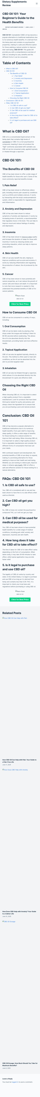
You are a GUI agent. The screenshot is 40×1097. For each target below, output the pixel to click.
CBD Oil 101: (10, 71)
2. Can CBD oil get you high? (20, 108)
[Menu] (37, 3)
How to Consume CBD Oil (19, 88)
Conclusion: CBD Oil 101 (14, 100)
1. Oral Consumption (21, 91)
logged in (15, 1082)
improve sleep (27, 237)
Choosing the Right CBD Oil (19, 98)
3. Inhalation (18, 96)
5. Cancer (17, 86)
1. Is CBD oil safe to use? (18, 105)
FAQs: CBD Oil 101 (12, 103)
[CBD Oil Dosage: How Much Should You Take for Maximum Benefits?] (20, 990)
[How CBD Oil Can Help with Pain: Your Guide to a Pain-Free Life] (20, 687)
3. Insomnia (18, 81)
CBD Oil (4, 29)
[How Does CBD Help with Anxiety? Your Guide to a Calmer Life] (20, 838)
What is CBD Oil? (12, 68)
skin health (18, 465)
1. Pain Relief (18, 76)
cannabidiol (6, 142)
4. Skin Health (18, 83)
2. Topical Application (21, 93)
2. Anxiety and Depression (23, 78)
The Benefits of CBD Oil (18, 73)
